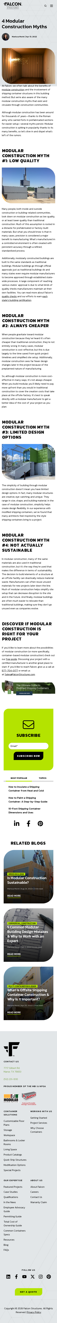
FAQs (6, 1250)
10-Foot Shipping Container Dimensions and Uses (25, 810)
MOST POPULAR (19, 778)
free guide (11, 659)
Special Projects (12, 1170)
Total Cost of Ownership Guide (13, 1223)
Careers (34, 1192)
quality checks (9, 296)
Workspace (9, 1135)
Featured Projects (13, 1187)
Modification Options (15, 1165)
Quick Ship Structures (15, 1160)
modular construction (13, 89)
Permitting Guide (13, 1216)
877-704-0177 (10, 670)
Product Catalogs (13, 1154)
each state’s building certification (25, 298)
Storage (8, 1130)
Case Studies (11, 1192)
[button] (45, 5)
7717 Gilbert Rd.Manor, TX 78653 (12, 1070)
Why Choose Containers (37, 1130)
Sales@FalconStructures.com (20, 674)
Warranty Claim (38, 1202)
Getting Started (38, 1118)
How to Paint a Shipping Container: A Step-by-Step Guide (28, 799)
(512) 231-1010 (11, 1079)
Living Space (10, 1149)
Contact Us (36, 1197)
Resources (9, 1239)
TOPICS (42, 778)
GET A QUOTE (28, 1292)
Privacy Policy (34, 1312)
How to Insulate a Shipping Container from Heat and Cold (26, 788)
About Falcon (37, 1187)
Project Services (38, 1123)
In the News (10, 1202)
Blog (6, 1245)
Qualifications (11, 1197)
